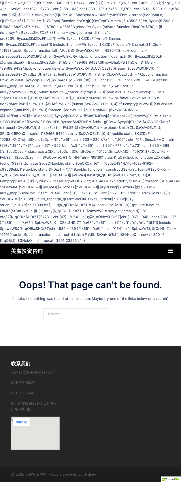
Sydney (90, 474)
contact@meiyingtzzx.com (33, 372)
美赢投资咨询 (27, 251)
